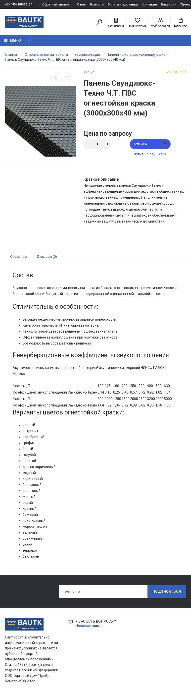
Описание (18, 257)
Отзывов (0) (47, 257)
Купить (140, 144)
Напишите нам (87, 626)
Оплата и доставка (122, 4)
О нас (81, 4)
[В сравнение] (56, 77)
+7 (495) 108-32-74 (18, 4)
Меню (15, 40)
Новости (97, 4)
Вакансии (169, 4)
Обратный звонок (56, 4)
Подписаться (166, 591)
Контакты (149, 4)
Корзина (180, 25)
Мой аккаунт (160, 25)
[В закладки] (67, 77)
